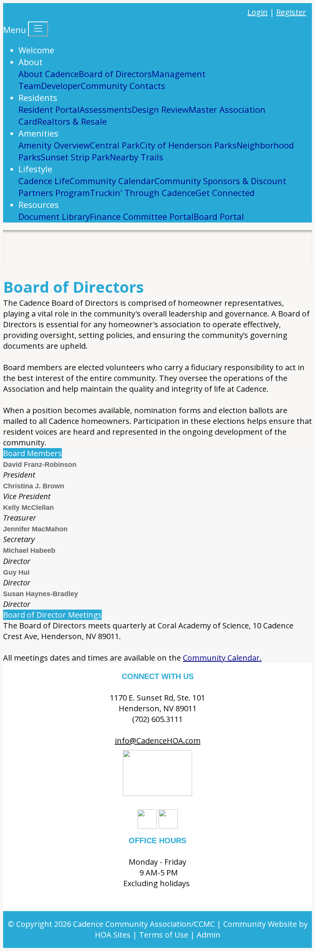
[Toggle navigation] (38, 28)
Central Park (115, 145)
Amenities (38, 133)
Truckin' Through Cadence (143, 192)
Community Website (260, 924)
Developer (61, 85)
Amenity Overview (54, 145)
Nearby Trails (136, 157)
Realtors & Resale (72, 121)
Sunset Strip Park (75, 157)
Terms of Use (163, 935)
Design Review (160, 109)
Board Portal (219, 216)
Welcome (36, 50)
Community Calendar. (222, 658)
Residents (37, 97)
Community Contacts (123, 85)
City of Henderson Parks (188, 145)
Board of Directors (115, 73)
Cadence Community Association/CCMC (144, 924)
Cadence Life (44, 180)
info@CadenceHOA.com (158, 740)
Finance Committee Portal (142, 216)
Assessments (106, 109)
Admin (208, 935)
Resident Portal (49, 109)
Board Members (32, 453)
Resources (38, 204)
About (30, 62)
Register (291, 12)
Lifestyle (35, 169)
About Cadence (48, 73)
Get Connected (225, 192)
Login (257, 12)
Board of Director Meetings (52, 615)
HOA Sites (113, 935)
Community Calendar (112, 180)
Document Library (54, 216)
